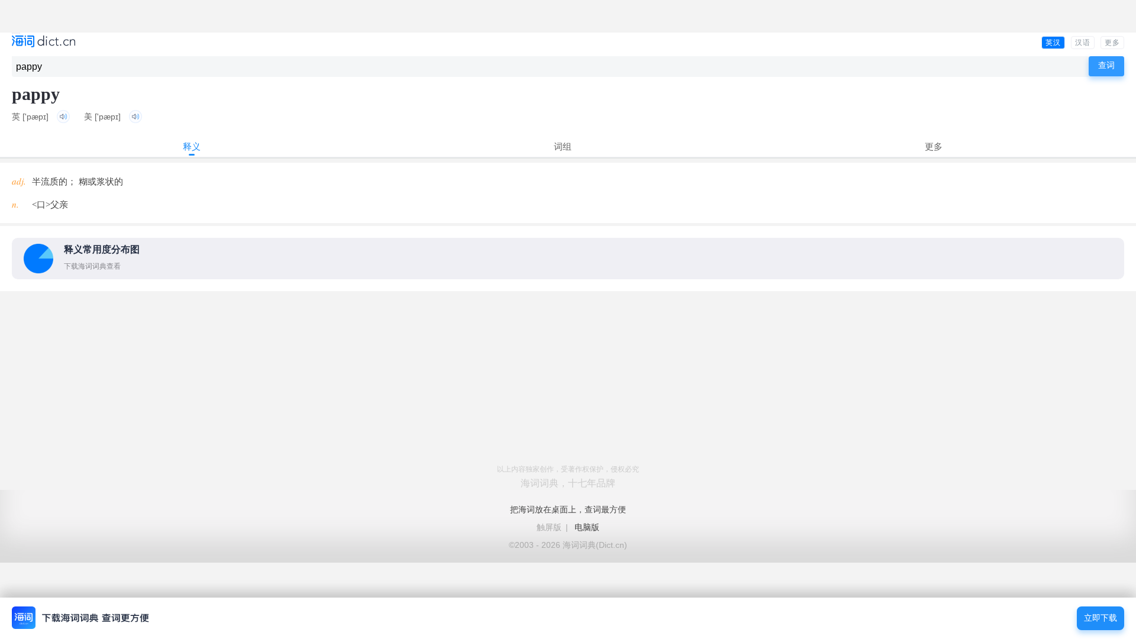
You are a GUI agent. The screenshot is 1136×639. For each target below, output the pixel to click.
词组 (563, 146)
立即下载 (1100, 618)
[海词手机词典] (43, 42)
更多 (1112, 42)
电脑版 (587, 527)
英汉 (1053, 42)
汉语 (1082, 42)
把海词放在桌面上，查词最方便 (568, 509)
